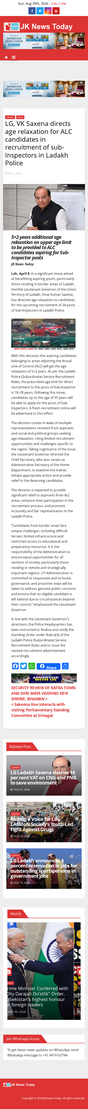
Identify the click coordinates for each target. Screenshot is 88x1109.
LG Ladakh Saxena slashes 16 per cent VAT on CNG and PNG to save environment (43, 777)
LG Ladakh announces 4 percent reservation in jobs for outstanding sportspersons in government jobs (43, 868)
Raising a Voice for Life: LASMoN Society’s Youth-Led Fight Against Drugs (41, 824)
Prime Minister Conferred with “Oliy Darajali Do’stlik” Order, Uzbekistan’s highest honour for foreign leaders (43, 996)
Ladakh (10, 117)
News (20, 117)
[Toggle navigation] (13, 57)
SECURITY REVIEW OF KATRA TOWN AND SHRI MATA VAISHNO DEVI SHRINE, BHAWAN (43, 693)
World (15, 983)
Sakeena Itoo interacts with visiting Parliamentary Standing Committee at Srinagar (40, 710)
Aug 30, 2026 (24, 1012)
